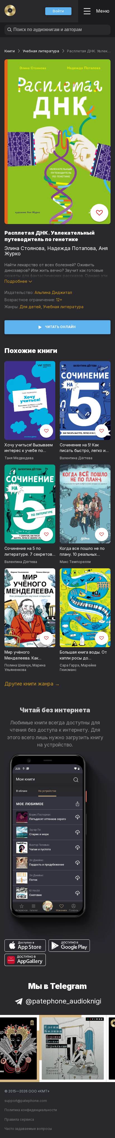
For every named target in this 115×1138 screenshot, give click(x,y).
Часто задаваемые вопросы (28, 1129)
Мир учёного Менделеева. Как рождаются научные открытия (24, 655)
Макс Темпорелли (75, 562)
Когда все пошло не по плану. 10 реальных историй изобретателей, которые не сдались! (84, 551)
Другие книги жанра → (32, 684)
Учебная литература (41, 51)
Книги (9, 51)
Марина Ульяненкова (24, 667)
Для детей (30, 306)
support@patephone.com (25, 1101)
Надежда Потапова (71, 248)
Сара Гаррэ (69, 665)
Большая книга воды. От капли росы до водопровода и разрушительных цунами (84, 655)
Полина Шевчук (17, 665)
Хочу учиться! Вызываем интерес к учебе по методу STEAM (28, 448)
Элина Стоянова (24, 248)
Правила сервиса (19, 1119)
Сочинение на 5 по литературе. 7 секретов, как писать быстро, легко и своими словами (29, 551)
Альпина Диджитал (53, 292)
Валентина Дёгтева (76, 458)
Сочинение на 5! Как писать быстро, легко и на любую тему (83, 448)
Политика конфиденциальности (30, 1110)
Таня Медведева (18, 458)
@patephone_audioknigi (63, 1001)
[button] (58, 11)
